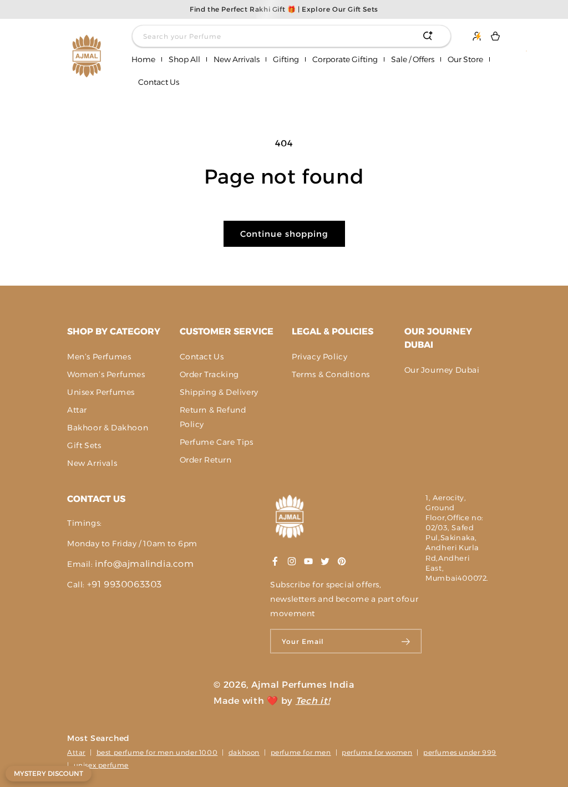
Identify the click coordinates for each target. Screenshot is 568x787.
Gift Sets (84, 445)
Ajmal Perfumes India (302, 684)
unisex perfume (101, 765)
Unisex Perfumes (101, 392)
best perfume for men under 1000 (157, 752)
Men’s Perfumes (99, 357)
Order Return (206, 460)
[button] (184, 59)
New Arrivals (92, 463)
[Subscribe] (406, 641)
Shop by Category (113, 331)
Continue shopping (284, 234)
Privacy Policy (319, 357)
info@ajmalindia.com (144, 563)
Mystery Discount (48, 773)
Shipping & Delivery (219, 392)
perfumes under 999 (459, 752)
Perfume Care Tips (216, 442)
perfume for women (377, 752)
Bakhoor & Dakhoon (107, 428)
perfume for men (301, 752)
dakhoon (244, 752)
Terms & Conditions (331, 374)
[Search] (427, 36)
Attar (77, 410)
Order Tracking (209, 374)
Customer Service (226, 331)
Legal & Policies (332, 331)
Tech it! (313, 700)
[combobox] (291, 36)
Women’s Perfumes (106, 374)
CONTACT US (96, 499)
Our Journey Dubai (438, 338)
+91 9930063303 (124, 584)
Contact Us (202, 357)
